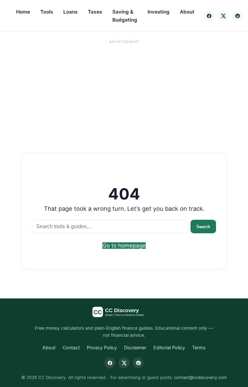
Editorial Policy (169, 347)
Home (23, 12)
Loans (70, 12)
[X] (223, 15)
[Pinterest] (237, 15)
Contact (71, 347)
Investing (159, 12)
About (187, 12)
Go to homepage (124, 245)
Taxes (95, 12)
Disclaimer (135, 347)
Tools (46, 12)
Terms (199, 347)
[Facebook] (208, 15)
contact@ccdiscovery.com (200, 377)
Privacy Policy (102, 347)
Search (203, 226)
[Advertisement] (124, 91)
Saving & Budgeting (124, 16)
